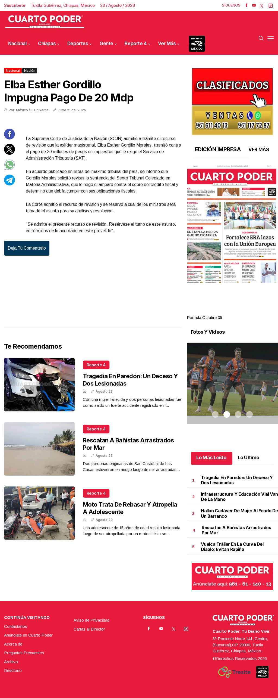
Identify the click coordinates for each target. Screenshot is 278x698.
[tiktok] (270, 5)
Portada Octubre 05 (204, 317)
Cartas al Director (89, 629)
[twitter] (261, 5)
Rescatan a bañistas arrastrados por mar (236, 530)
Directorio (13, 670)
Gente (106, 43)
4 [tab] (249, 311)
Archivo (11, 661)
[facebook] (246, 5)
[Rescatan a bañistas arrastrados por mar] (39, 449)
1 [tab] (215, 311)
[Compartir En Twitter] (9, 153)
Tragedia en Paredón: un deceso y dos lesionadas (237, 480)
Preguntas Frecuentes (24, 652)
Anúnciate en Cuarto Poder (28, 635)
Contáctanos (15, 626)
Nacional (17, 43)
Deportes (77, 43)
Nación (29, 71)
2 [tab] (226, 311)
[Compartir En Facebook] (9, 138)
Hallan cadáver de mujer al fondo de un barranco (239, 513)
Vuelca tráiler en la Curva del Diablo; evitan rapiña (232, 546)
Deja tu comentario (27, 248)
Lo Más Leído (211, 457)
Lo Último (248, 457)
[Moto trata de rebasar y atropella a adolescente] (39, 513)
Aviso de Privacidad (91, 620)
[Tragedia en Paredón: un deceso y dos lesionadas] (39, 384)
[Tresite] (234, 672)
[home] (45, 22)
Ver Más (167, 43)
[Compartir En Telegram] (9, 184)
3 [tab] (238, 311)
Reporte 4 (135, 43)
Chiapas (47, 43)
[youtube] (254, 5)
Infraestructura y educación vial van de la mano (239, 496)
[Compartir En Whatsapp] (9, 168)
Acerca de (13, 644)
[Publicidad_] (232, 99)
